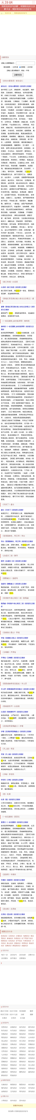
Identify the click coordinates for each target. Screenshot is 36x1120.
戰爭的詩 (31, 1068)
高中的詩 (22, 1101)
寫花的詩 (13, 1034)
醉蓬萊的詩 (17, 946)
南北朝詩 (31, 1084)
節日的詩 (22, 1048)
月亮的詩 (22, 1037)
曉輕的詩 (4, 941)
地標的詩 (26, 936)
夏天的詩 (31, 1027)
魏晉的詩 (22, 1084)
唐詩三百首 (4, 1011)
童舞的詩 (8, 946)
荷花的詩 (31, 1034)
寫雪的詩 (31, 1030)
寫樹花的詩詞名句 (20, 13)
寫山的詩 (4, 1041)
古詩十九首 (14, 1014)
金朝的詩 (4, 1091)
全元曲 (22, 1018)
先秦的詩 (4, 1084)
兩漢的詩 (13, 1084)
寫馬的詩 (22, 1044)
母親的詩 (13, 1068)
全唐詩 (4, 1018)
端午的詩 (31, 1051)
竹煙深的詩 (27, 941)
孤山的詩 (10, 943)
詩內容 (30, 67)
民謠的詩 (13, 1075)
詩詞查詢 (4, 958)
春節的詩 (31, 1048)
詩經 (22, 1014)
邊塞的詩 (4, 1048)
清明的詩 (22, 1051)
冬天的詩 (13, 1030)
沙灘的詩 (19, 936)
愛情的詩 (22, 1062)
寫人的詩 (31, 1065)
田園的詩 (31, 1044)
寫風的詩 (4, 1034)
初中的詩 (13, 1101)
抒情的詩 (4, 1058)
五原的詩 (11, 936)
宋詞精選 (22, 1011)
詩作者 (15, 67)
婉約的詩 (31, 1072)
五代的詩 (22, 1088)
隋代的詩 (4, 1088)
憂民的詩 (22, 1072)
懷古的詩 (31, 1055)
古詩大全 (7, 2)
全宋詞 (13, 1018)
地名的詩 (13, 1048)
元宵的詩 (4, 1051)
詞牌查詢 (22, 958)
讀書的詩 (4, 1072)
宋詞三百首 (4, 1014)
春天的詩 (22, 1027)
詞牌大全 (31, 955)
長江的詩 (22, 1041)
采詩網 (10, 1111)
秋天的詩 (4, 1030)
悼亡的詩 (22, 1065)
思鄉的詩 (4, 1062)
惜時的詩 (13, 1072)
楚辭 (31, 1014)
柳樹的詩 (13, 1037)
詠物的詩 (13, 1027)
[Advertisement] (18, 35)
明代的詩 (22, 1091)
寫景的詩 (4, 1027)
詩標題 (22, 67)
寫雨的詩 (22, 1030)
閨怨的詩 (13, 1065)
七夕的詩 (4, 1055)
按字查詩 (13, 958)
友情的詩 (22, 1068)
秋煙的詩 (17, 938)
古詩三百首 (14, 1011)
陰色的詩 (4, 936)
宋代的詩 (31, 1088)
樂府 (31, 1011)
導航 (33, 2)
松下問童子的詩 (27, 938)
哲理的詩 (4, 1065)
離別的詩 (22, 1058)
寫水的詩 (13, 1041)
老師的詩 (4, 1068)
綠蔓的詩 (25, 946)
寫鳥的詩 (13, 1044)
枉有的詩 (11, 941)
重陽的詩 (22, 1055)
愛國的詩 (13, 1058)
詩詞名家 (22, 955)
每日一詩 (4, 955)
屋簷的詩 (17, 943)
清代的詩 (31, 1091)
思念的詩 (13, 1062)
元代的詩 (13, 1091)
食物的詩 (10, 938)
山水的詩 (31, 1037)
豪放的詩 (4, 1075)
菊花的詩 (4, 1037)
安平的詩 (19, 941)
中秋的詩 (13, 1055)
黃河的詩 (31, 1041)
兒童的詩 (4, 1044)
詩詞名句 (13, 955)
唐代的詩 (13, 1088)
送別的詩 (31, 1058)
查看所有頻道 (18, 1105)
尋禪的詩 (25, 943)
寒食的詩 (13, 1051)
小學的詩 (4, 1101)
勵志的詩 (31, 1062)
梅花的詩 (22, 1034)
